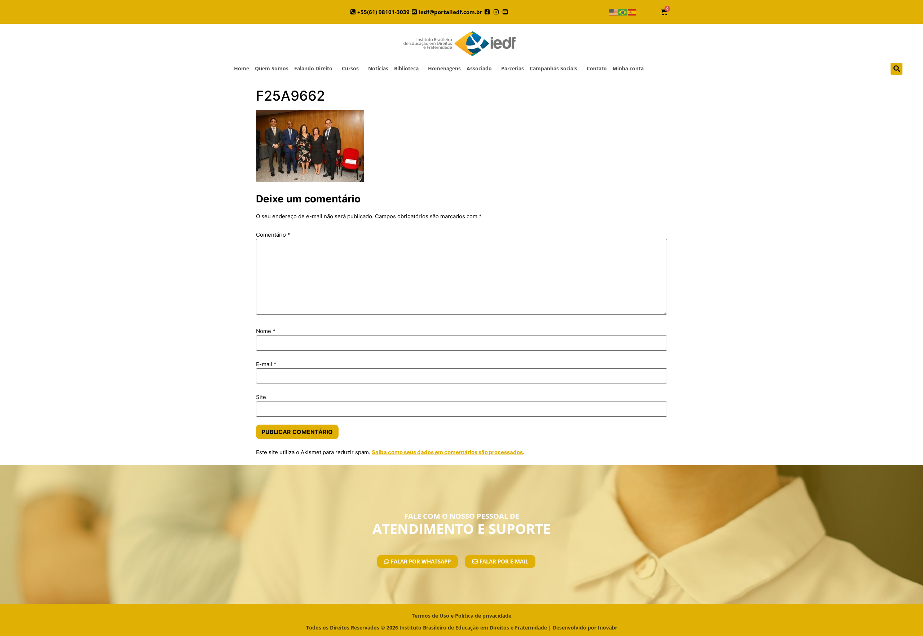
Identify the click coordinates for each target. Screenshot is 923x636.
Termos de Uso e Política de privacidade (461, 615)
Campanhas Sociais (553, 68)
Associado (479, 68)
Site (261, 397)
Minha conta (628, 68)
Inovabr (607, 627)
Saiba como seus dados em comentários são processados (447, 452)
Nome (265, 331)
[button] (896, 69)
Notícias (378, 68)
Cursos (350, 68)
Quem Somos (271, 68)
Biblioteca (406, 68)
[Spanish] (632, 12)
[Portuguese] (623, 12)
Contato (597, 68)
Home (241, 68)
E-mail (266, 364)
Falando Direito (313, 68)
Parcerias (512, 68)
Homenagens (444, 68)
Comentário (273, 234)
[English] (613, 12)
